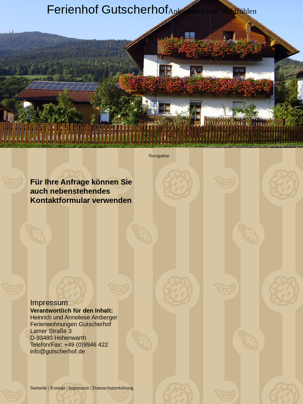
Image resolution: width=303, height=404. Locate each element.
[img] (151, 74)
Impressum (79, 387)
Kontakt (57, 387)
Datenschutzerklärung (112, 387)
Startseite (38, 387)
